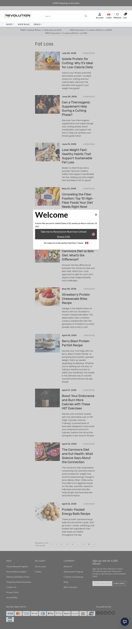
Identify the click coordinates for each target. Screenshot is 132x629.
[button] (99, 16)
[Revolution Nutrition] (18, 16)
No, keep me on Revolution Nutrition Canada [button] (63, 243)
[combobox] (63, 16)
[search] (86, 16)
